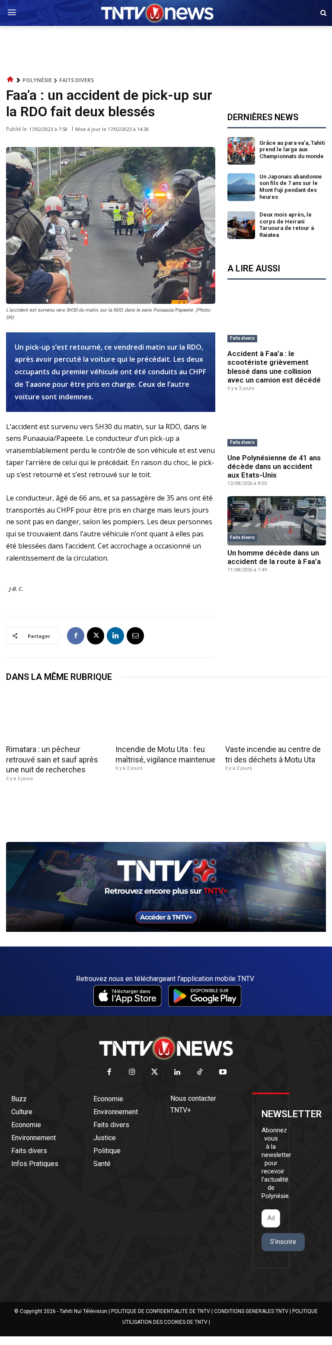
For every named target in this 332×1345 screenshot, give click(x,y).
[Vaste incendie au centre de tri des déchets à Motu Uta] (275, 716)
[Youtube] (223, 1072)
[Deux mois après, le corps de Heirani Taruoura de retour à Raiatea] (241, 225)
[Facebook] (75, 635)
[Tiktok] (200, 1072)
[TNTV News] (166, 1048)
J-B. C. (16, 589)
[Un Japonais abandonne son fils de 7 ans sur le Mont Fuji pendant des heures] (241, 187)
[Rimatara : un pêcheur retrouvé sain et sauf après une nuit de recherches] (56, 716)
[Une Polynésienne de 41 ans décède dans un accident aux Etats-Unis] (276, 425)
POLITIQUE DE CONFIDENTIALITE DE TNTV (160, 1311)
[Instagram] (132, 1072)
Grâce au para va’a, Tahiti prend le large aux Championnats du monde (292, 149)
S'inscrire (283, 1242)
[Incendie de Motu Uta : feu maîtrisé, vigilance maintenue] (165, 716)
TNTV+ (180, 1110)
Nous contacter (193, 1098)
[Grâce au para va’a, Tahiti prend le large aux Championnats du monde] (241, 151)
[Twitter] (155, 1072)
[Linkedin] (115, 635)
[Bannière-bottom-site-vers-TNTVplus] (166, 930)
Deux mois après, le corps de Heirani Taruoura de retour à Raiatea (286, 224)
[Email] (135, 635)
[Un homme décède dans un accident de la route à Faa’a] (276, 520)
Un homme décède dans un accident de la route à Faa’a (274, 557)
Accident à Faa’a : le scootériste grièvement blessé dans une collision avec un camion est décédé (274, 366)
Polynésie (37, 80)
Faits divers (76, 80)
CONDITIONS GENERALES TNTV (251, 1311)
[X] (95, 635)
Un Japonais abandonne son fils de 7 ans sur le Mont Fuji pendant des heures (290, 186)
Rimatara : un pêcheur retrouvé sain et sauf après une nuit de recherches (52, 759)
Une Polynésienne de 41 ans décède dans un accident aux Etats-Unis (274, 466)
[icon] (10, 80)
